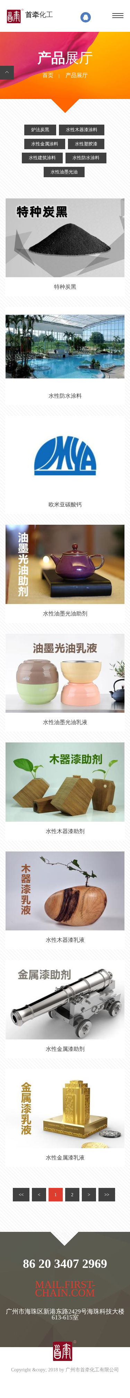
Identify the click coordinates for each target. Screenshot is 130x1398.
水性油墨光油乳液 (65, 722)
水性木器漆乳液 (65, 940)
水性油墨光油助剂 (65, 614)
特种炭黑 (65, 287)
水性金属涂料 (44, 144)
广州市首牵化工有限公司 (92, 1370)
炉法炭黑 (40, 130)
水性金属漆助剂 (65, 1049)
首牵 (39, 14)
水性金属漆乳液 (65, 1158)
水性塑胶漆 (86, 144)
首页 (47, 75)
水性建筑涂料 (42, 158)
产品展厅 (77, 75)
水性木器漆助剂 (65, 831)
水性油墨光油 (64, 172)
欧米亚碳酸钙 (65, 505)
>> (106, 1194)
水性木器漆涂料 (81, 130)
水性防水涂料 (85, 158)
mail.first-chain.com (65, 1289)
